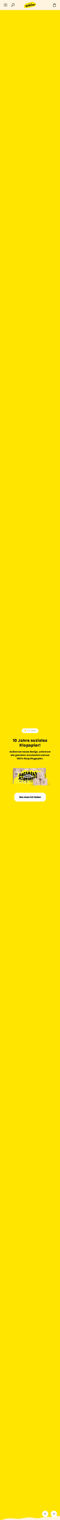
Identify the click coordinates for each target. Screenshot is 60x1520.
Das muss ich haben (30, 797)
